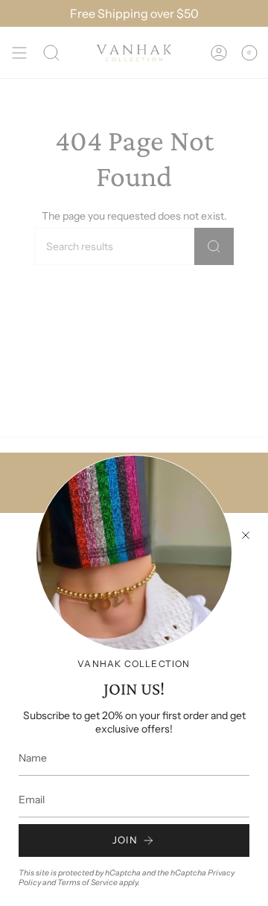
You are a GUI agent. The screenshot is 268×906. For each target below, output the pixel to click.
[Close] (245, 535)
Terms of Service (87, 882)
